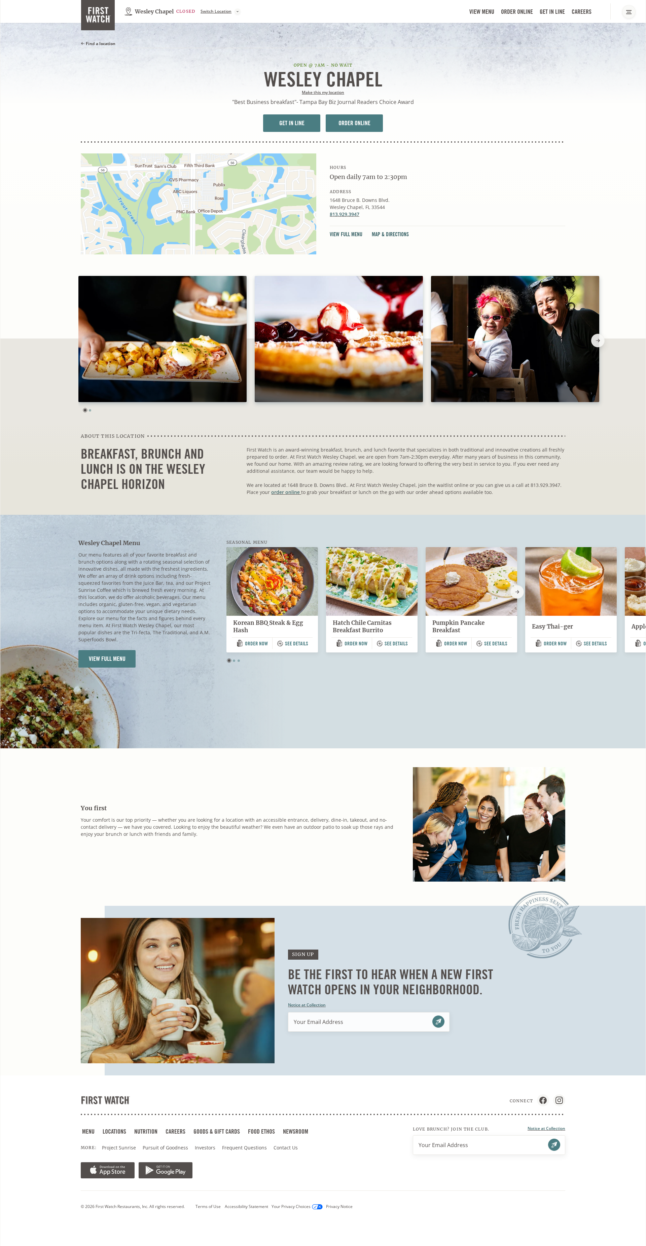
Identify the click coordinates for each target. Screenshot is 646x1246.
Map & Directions (390, 234)
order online (286, 492)
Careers (582, 12)
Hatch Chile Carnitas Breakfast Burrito (362, 626)
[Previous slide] (78, 340)
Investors (206, 1147)
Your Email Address (318, 1022)
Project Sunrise (119, 1147)
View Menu (481, 11)
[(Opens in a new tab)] (198, 203)
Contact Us (286, 1147)
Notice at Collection (307, 1005)
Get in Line (553, 12)
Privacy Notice (339, 1206)
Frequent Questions (244, 1147)
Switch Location (216, 11)
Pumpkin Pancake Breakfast (458, 626)
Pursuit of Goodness (166, 1147)
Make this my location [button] (323, 93)
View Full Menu (348, 234)
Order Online (517, 12)
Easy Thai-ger (552, 626)
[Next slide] (598, 340)
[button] (85, 410)
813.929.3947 (344, 214)
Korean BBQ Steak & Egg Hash (268, 626)
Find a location (100, 43)
